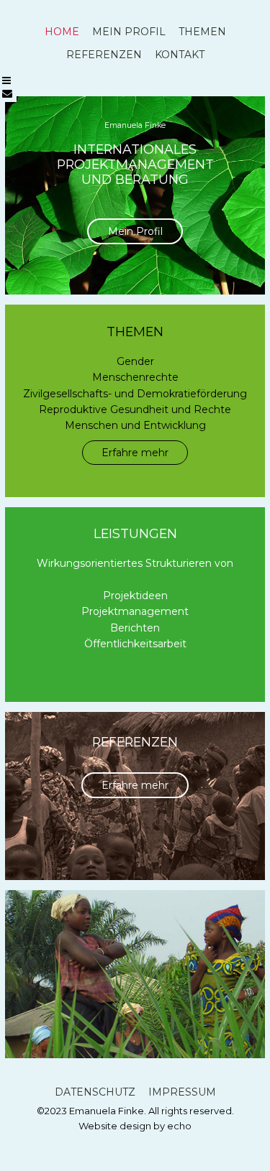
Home (62, 31)
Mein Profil (129, 31)
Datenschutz (95, 1092)
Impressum (182, 1092)
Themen (202, 31)
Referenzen (104, 54)
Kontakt (179, 54)
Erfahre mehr (135, 452)
